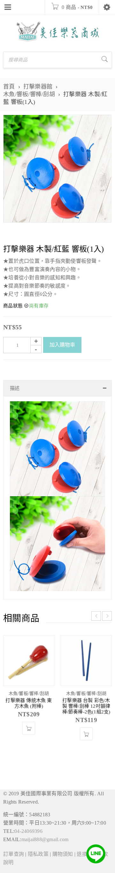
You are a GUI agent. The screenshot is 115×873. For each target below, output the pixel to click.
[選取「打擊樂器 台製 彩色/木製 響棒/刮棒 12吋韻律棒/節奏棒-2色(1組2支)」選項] (86, 733)
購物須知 (62, 854)
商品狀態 (13, 305)
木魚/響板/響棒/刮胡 (29, 94)
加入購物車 (62, 344)
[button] (28, 728)
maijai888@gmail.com (45, 839)
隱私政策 (38, 854)
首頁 (9, 86)
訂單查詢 (13, 854)
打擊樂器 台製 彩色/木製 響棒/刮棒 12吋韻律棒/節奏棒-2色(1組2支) (86, 706)
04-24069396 (28, 831)
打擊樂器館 (37, 86)
